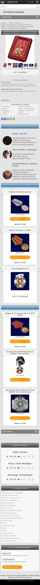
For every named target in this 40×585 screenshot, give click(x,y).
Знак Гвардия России (20, 268)
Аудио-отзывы (20, 445)
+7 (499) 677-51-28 (11, 2)
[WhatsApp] (14, 119)
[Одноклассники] (8, 119)
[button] (37, 7)
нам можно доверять (21, 575)
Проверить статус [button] (10, 567)
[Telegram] (11, 119)
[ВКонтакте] (5, 119)
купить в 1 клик (20, 224)
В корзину (15, 219)
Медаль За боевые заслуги (20, 192)
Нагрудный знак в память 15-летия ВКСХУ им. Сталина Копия (20, 391)
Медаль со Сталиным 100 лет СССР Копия (20, 314)
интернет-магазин (6, 575)
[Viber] (2, 119)
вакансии (11, 577)
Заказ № (6, 553)
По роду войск (20, 488)
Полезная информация (24, 577)
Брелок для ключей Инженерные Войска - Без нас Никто (20, 353)
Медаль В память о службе (20, 230)
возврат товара (34, 575)
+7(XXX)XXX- (8, 559)
